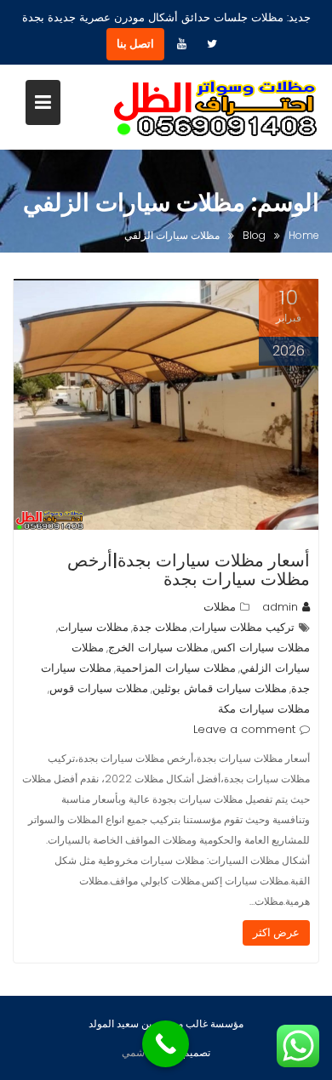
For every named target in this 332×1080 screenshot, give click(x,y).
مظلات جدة (160, 627)
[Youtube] (181, 44)
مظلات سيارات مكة (264, 709)
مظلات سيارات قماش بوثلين (219, 688)
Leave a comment (244, 729)
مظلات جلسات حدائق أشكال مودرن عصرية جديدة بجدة (152, 17)
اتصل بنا (135, 44)
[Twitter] (212, 44)
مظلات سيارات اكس (261, 647)
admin (280, 607)
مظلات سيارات (93, 627)
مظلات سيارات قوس (98, 688)
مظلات (219, 607)
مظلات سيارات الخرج (158, 647)
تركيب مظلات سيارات (243, 627)
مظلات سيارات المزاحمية (176, 668)
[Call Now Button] (165, 1043)
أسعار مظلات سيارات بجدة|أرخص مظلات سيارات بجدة (188, 570)
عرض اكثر (276, 932)
